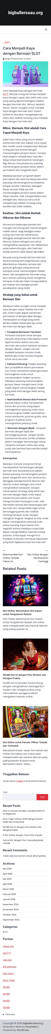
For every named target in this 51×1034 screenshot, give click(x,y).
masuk (19, 781)
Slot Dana (8, 973)
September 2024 (11, 919)
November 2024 (11, 909)
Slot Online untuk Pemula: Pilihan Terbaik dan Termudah (25, 744)
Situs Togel (9, 980)
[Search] (46, 29)
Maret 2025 (8, 889)
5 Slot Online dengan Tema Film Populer (22, 835)
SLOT (7, 42)
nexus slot (8, 946)
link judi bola (9, 966)
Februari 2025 (9, 894)
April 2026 (7, 873)
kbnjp (7, 59)
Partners (10, 1014)
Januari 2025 (9, 899)
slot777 (7, 953)
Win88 (6, 987)
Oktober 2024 (9, 914)
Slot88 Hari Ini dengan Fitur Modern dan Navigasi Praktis (24, 676)
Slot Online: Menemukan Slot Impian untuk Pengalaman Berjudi (22, 612)
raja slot (7, 960)
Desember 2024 (11, 904)
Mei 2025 (7, 879)
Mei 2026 (7, 868)
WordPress (23, 1030)
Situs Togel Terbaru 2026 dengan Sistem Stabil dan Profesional (23, 820)
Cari (5, 792)
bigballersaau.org (25, 12)
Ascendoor (32, 1026)
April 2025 (7, 884)
